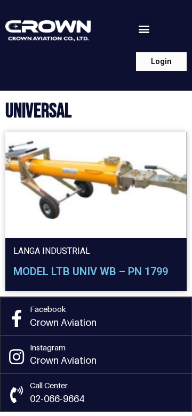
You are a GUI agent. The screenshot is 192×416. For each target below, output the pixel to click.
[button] (144, 29)
